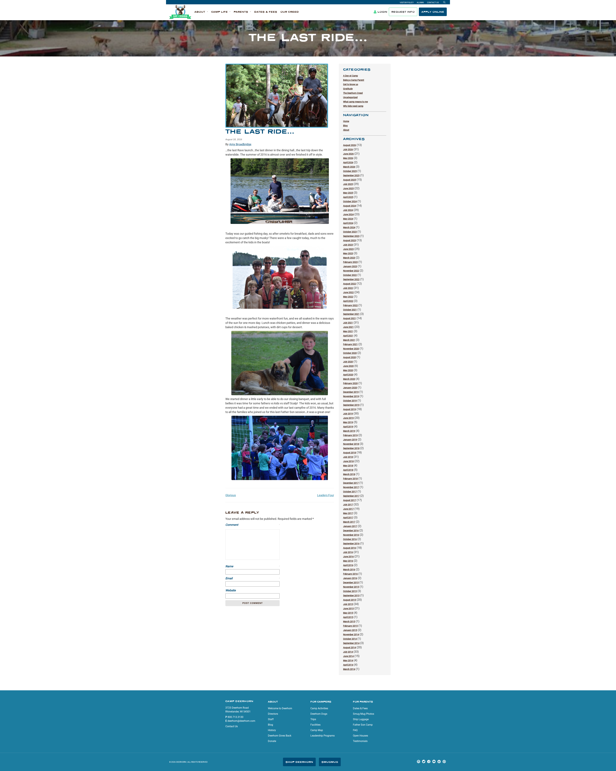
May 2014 (348, 660)
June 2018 (348, 461)
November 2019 (351, 396)
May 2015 (348, 613)
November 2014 (351, 634)
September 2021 (351, 314)
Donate (272, 741)
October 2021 (350, 309)
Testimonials (360, 741)
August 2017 (349, 500)
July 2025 (348, 184)
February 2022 (350, 305)
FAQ (355, 730)
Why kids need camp (353, 106)
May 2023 (348, 253)
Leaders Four (325, 495)
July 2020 (348, 361)
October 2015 (350, 591)
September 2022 (351, 279)
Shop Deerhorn (299, 762)
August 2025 (349, 180)
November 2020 (351, 348)
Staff (271, 719)
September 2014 (351, 643)
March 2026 (349, 167)
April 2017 (348, 517)
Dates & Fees (360, 708)
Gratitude (348, 88)
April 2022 (348, 301)
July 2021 (348, 322)
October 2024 (350, 201)
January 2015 (350, 630)
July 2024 (348, 210)
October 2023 (350, 231)
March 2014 (349, 669)
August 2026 (349, 145)
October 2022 (350, 275)
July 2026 (348, 149)
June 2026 (348, 154)
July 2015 (348, 604)
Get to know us (350, 84)
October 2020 (350, 353)
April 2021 (348, 335)
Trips (313, 719)
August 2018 (349, 452)
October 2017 (350, 491)
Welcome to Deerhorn (280, 708)
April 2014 (348, 665)
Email (252, 578)
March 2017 (349, 522)
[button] (201, 12)
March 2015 (349, 621)
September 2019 (351, 405)
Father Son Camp (363, 724)
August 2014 (349, 647)
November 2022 (351, 270)
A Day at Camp (350, 75)
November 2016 (351, 535)
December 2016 (351, 530)
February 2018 (350, 478)
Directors (273, 713)
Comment (252, 524)
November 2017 (351, 487)
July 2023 (348, 244)
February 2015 (350, 626)
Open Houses (360, 735)
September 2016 (351, 543)
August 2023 (349, 240)
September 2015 (351, 595)
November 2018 (351, 444)
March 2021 (349, 340)
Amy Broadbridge (240, 144)
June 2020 (348, 366)
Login (382, 11)
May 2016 (348, 561)
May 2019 (348, 422)
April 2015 (348, 617)
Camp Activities (319, 708)
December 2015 (351, 582)
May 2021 (348, 331)
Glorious (230, 495)
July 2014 (348, 652)
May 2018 (348, 465)
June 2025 (348, 188)
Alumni (420, 2)
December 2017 (351, 483)
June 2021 (348, 327)
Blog (345, 125)
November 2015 (351, 587)
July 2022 (348, 288)
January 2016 (350, 578)
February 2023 (350, 262)
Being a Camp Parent (353, 80)
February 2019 (350, 435)
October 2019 (350, 400)
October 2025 (350, 171)
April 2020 (348, 374)
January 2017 (350, 526)
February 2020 (350, 383)
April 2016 (348, 565)
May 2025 (348, 193)
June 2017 (348, 509)
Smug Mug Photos (363, 713)
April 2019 (348, 426)
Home (346, 121)
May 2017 (348, 513)
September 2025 (351, 175)
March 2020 (349, 379)
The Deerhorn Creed (353, 93)
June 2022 (348, 292)
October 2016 (350, 539)
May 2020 (348, 370)
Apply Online (432, 11)
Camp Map (316, 730)
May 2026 (348, 158)
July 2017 (348, 504)
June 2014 (348, 656)
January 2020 (350, 387)
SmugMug (329, 762)
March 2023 (349, 257)
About (346, 130)
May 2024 (348, 218)
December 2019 (351, 392)
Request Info (403, 11)
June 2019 (348, 418)
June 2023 (348, 249)
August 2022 (349, 283)
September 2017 (351, 496)
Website (230, 590)
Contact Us (433, 2)
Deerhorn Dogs (318, 713)
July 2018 (348, 457)
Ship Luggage (361, 719)
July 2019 (348, 413)
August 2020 (349, 357)
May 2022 (348, 296)
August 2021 (349, 318)
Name (252, 566)
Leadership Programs (322, 735)
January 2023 (350, 266)
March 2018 (349, 474)
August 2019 (349, 409)
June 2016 (348, 556)
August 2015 (349, 600)
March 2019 (349, 431)
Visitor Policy (407, 2)
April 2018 (348, 470)
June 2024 (348, 214)
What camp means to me (355, 101)
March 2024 (349, 227)
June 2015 (348, 608)
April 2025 (348, 197)
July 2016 (348, 552)
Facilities (315, 724)
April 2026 (348, 162)
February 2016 (350, 574)
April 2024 (348, 223)
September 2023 (351, 236)
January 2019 (350, 439)
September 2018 (351, 448)
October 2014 (350, 639)
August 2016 (349, 548)
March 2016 (349, 569)
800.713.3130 (235, 717)
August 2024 (349, 205)
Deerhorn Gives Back (279, 735)
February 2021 (350, 344)
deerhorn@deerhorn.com (241, 720)
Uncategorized (350, 97)
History (272, 730)
